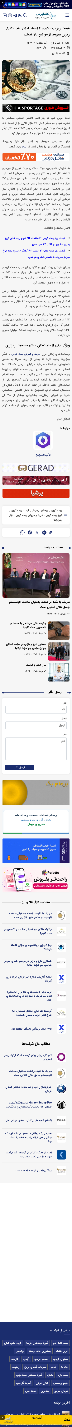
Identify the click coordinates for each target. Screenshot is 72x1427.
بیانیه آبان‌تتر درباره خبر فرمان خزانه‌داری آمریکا (29, 979)
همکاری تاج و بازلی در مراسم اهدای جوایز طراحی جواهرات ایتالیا (26, 646)
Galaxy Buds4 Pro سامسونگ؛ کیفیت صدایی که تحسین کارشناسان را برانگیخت (29, 1105)
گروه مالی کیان (12, 1343)
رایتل (50, 1375)
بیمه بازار (63, 1375)
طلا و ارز (55, 43)
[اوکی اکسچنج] (43, 440)
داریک (14, 1359)
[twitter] (37, 532)
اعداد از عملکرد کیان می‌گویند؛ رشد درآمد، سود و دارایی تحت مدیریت (29, 1155)
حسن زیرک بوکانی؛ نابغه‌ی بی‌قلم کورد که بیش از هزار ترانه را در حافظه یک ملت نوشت (28, 1138)
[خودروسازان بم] (61, 1089)
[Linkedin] (4, 15)
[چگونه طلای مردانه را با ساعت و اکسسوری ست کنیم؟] (59, 630)
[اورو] (61, 996)
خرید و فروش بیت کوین (25, 354)
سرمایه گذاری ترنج (35, 1367)
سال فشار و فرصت (36, 665)
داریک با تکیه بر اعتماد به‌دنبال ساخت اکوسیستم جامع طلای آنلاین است (30, 915)
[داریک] (61, 915)
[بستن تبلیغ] (2, 2)
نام (65, 703)
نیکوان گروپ (60, 1359)
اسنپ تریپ (41, 1359)
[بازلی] (61, 963)
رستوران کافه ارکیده (40, 1351)
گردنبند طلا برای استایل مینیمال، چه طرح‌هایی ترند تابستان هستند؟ (32, 1013)
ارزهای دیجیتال (39, 510)
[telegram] (44, 532)
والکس (20, 1351)
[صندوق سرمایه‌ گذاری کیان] (61, 1155)
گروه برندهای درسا (37, 1343)
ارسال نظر (20, 768)
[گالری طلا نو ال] (61, 931)
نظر (65, 734)
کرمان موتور (61, 1391)
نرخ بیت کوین (53, 515)
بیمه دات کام (60, 1343)
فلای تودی (42, 1383)
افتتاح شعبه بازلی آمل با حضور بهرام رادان (28, 1121)
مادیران (45, 1391)
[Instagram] (10, 15)
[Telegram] (15, 15)
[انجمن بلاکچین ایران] (61, 947)
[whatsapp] (22, 532)
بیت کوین (56, 510)
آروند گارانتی (23, 1383)
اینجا (24, 147)
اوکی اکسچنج (43, 455)
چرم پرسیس (60, 1383)
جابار (53, 1367)
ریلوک (15, 1367)
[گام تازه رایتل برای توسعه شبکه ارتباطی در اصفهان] (65, 1414)
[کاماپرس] (45, 15)
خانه (67, 43)
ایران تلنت (62, 1351)
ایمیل (64, 719)
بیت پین (30, 1391)
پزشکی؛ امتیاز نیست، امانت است (33, 1170)
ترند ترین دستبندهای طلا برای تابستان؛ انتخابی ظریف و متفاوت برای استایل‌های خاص (29, 996)
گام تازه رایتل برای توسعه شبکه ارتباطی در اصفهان (28, 1057)
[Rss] (20, 15)
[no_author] (61, 1105)
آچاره (26, 1359)
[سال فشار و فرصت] (59, 672)
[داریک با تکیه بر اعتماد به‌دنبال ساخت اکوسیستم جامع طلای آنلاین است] (36, 575)
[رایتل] (61, 1057)
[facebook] (30, 532)
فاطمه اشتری (58, 53)
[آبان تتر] (61, 979)
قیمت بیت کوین (19, 510)
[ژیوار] (61, 1138)
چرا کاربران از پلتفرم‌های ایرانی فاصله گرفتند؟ (31, 947)
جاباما (64, 1367)
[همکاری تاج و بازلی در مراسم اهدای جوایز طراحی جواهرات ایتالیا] (59, 651)
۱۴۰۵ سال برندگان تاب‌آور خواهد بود (31, 1029)
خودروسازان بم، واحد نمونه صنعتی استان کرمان (28, 1089)
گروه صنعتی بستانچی (29, 1375)
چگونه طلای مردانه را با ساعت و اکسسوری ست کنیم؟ (28, 625)
